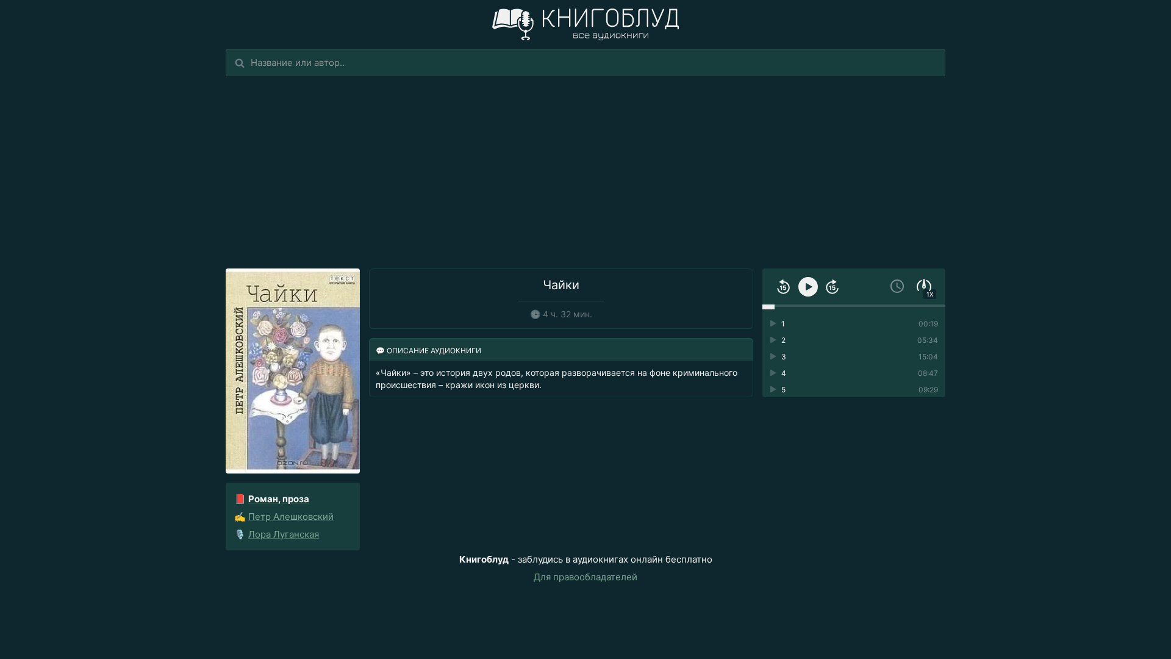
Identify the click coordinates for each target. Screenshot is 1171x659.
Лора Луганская (283, 534)
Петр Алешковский (291, 516)
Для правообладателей (585, 577)
